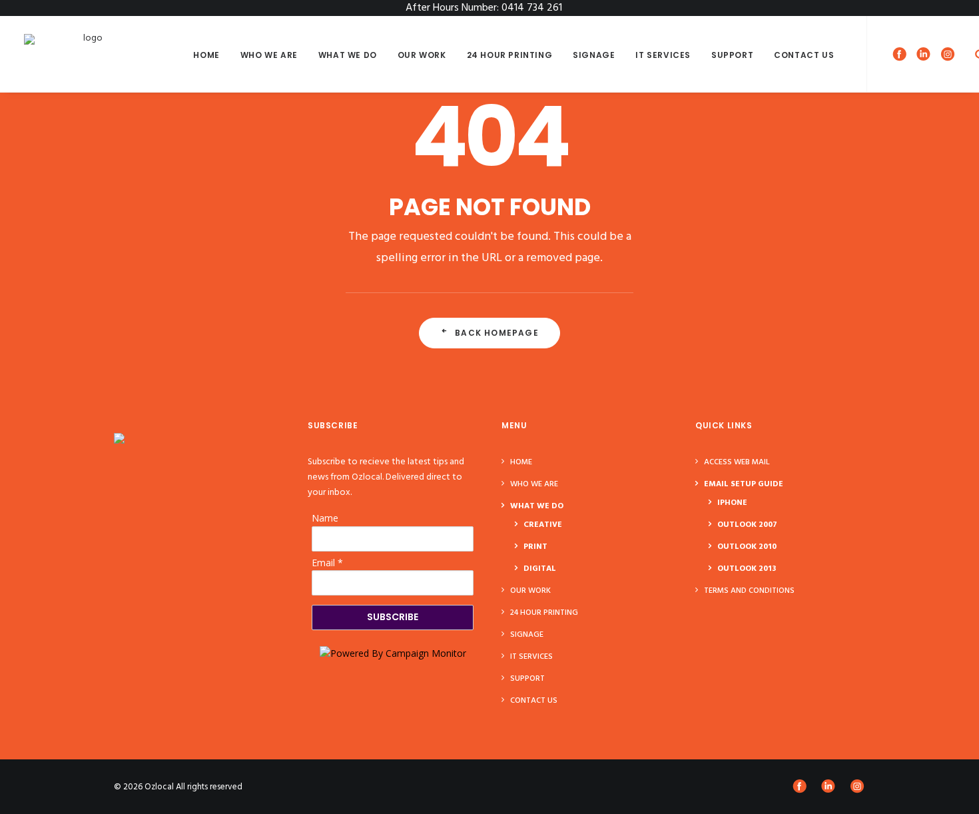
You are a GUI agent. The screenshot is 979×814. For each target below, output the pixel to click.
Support (732, 55)
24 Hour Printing (510, 55)
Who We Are (269, 55)
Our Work (422, 55)
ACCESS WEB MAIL (737, 462)
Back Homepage (497, 332)
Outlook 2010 (747, 547)
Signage (594, 55)
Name (325, 518)
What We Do (347, 55)
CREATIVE (542, 525)
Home (206, 55)
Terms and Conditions (749, 591)
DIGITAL (539, 569)
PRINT (535, 547)
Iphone (732, 503)
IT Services (663, 55)
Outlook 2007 (747, 525)
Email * (327, 562)
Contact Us (804, 55)
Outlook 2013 (746, 569)
